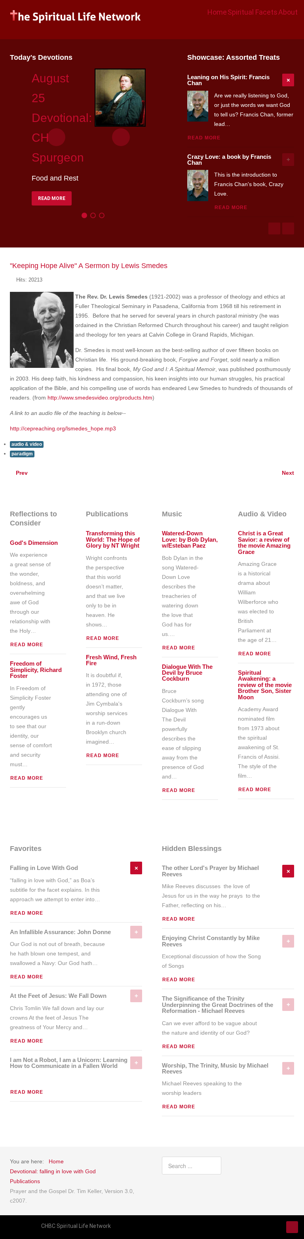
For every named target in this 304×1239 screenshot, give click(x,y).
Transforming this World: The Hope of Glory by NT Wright (113, 539)
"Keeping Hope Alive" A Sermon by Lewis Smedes (88, 266)
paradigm (22, 454)
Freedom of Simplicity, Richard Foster (36, 669)
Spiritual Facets (252, 12)
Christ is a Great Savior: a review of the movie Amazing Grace (264, 542)
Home (217, 12)
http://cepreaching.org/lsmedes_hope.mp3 (63, 428)
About (288, 12)
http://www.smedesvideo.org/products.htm (100, 397)
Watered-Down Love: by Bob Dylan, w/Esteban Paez (190, 539)
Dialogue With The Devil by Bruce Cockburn (187, 673)
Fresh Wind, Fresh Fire (111, 660)
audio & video (26, 444)
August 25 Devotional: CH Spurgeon (62, 118)
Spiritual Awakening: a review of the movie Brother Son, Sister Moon (265, 685)
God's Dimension (34, 543)
